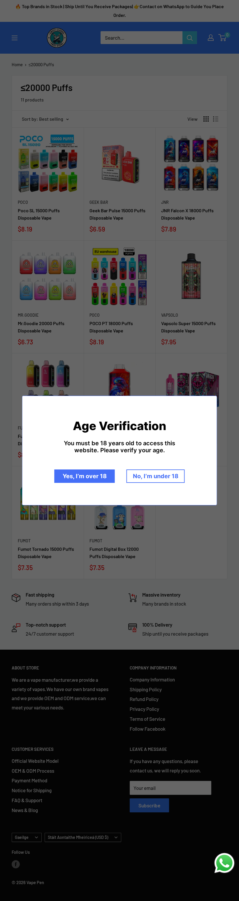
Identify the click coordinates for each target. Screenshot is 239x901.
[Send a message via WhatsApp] (224, 863)
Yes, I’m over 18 (85, 476)
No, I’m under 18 (155, 476)
